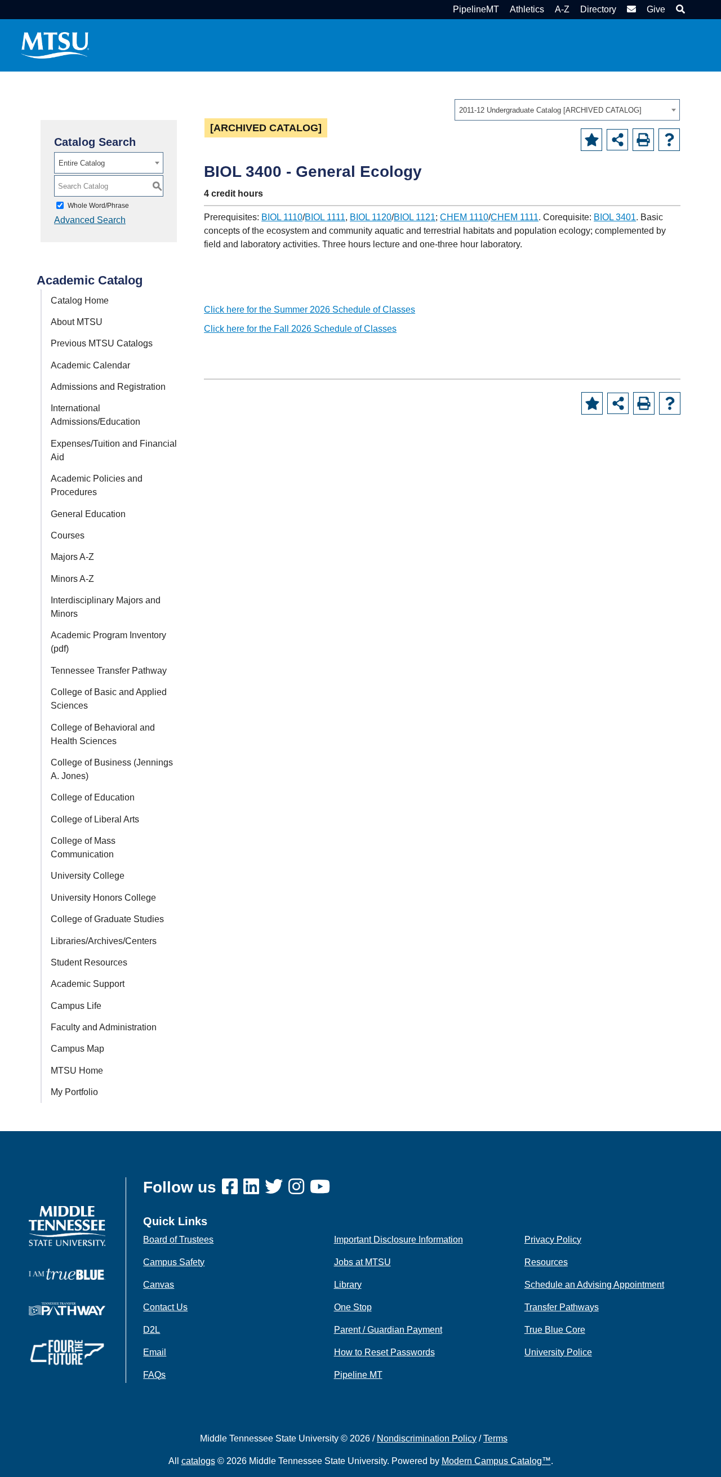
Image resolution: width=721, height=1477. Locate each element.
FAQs (154, 1375)
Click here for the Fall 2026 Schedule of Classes (300, 328)
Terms (495, 1438)
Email (154, 1352)
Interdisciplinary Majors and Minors (106, 607)
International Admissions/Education (95, 414)
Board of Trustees (178, 1239)
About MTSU (77, 322)
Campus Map (77, 1048)
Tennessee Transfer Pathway (109, 670)
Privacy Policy (552, 1239)
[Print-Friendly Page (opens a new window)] (643, 139)
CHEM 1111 (514, 217)
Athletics (527, 9)
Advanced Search (90, 220)
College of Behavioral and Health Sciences (103, 734)
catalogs (198, 1461)
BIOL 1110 (281, 217)
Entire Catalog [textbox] (82, 163)
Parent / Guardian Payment (388, 1329)
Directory (598, 9)
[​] (232, 1187)
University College (87, 875)
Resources (546, 1262)
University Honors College (103, 897)
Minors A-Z (72, 579)
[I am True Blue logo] (67, 1273)
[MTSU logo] (67, 1225)
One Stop (353, 1307)
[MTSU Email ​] (630, 9)
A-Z (562, 9)
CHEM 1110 (464, 217)
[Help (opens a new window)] (669, 139)
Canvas (158, 1284)
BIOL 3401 (615, 217)
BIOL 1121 (414, 217)
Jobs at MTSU (362, 1262)
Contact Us (165, 1307)
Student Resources (89, 962)
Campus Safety (173, 1262)
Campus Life (76, 1006)
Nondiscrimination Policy (427, 1438)
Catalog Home (80, 300)
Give (656, 9)
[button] (679, 9)
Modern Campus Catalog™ (496, 1461)
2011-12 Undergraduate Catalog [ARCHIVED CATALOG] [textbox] (550, 110)
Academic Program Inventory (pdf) (108, 641)
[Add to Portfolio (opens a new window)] (591, 139)
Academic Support (87, 984)
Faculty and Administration (104, 1027)
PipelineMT (476, 9)
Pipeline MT (358, 1375)
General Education (88, 514)
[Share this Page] (617, 139)
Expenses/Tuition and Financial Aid (114, 450)
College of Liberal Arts (95, 819)
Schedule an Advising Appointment (594, 1284)
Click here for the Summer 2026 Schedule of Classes (309, 309)
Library (348, 1284)
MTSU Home (77, 1070)
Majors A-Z (72, 557)
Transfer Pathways (561, 1307)
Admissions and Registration (108, 387)
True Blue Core (554, 1329)
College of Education (93, 797)
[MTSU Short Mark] (55, 45)
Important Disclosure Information (398, 1239)
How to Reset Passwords (384, 1352)
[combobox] (567, 110)
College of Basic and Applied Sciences (109, 698)
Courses (67, 535)
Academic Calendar (90, 365)
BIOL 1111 (325, 217)
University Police (558, 1352)
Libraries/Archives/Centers (104, 941)
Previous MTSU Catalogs (102, 343)
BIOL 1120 (370, 217)
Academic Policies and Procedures (97, 485)
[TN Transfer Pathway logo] (67, 1308)
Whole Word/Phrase (98, 206)
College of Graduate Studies (107, 919)
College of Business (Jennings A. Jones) (112, 769)
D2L (151, 1329)
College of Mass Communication (83, 847)
